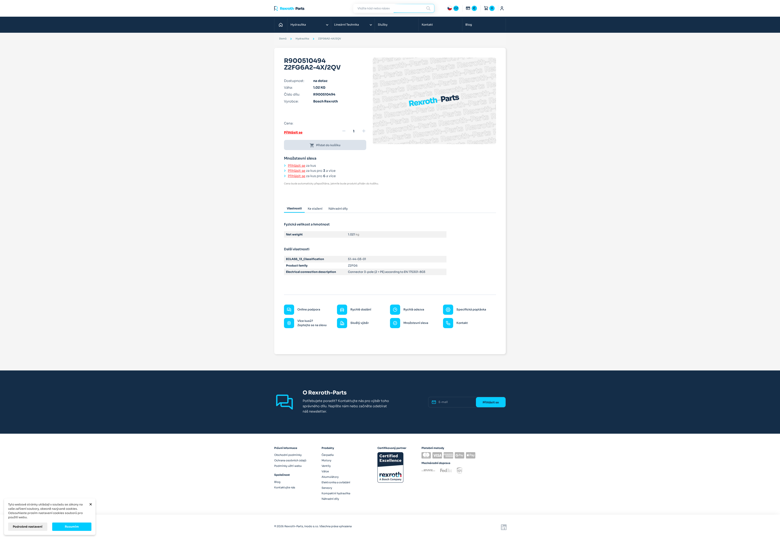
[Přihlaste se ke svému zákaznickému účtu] (502, 8)
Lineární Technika (346, 24)
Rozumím (72, 526)
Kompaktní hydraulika (336, 493)
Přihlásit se (293, 132)
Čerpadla (328, 455)
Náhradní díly (330, 499)
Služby (383, 24)
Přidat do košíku (325, 145)
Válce (325, 471)
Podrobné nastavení (27, 526)
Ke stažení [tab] (315, 208)
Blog (468, 24)
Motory (326, 460)
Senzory (327, 488)
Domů (281, 24)
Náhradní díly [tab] (338, 208)
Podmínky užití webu (288, 466)
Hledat (429, 8)
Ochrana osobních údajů (290, 460)
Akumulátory (330, 477)
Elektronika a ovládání (336, 482)
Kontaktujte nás (284, 487)
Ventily (326, 466)
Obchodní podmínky (288, 455)
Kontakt (427, 24)
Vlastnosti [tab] (294, 208)
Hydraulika (298, 24)
